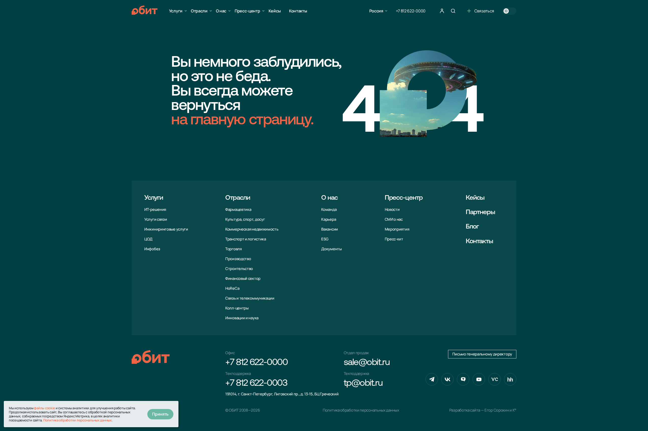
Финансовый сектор (242, 278)
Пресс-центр (247, 11)
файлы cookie (44, 408)
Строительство (239, 268)
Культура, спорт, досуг (245, 219)
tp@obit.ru (363, 383)
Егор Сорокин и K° (500, 410)
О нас (221, 11)
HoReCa (232, 288)
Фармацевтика (238, 209)
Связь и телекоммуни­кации (249, 298)
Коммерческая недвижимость (251, 229)
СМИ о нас (394, 219)
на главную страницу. (242, 120)
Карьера (328, 219)
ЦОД (148, 239)
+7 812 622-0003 (256, 383)
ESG (324, 239)
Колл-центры (237, 308)
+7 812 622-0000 (411, 11)
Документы (331, 249)
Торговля (233, 249)
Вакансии (329, 229)
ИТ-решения (155, 209)
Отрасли (199, 11)
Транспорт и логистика (245, 239)
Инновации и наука (241, 318)
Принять (160, 414)
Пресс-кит (394, 239)
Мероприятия (397, 229)
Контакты (298, 11)
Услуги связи (155, 219)
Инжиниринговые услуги (166, 229)
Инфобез (152, 249)
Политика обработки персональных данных (361, 410)
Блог (472, 226)
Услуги (176, 11)
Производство (238, 258)
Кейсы (275, 11)
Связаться (484, 11)
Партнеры (480, 212)
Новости (392, 209)
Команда (328, 209)
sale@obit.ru (367, 362)
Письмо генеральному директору (482, 354)
